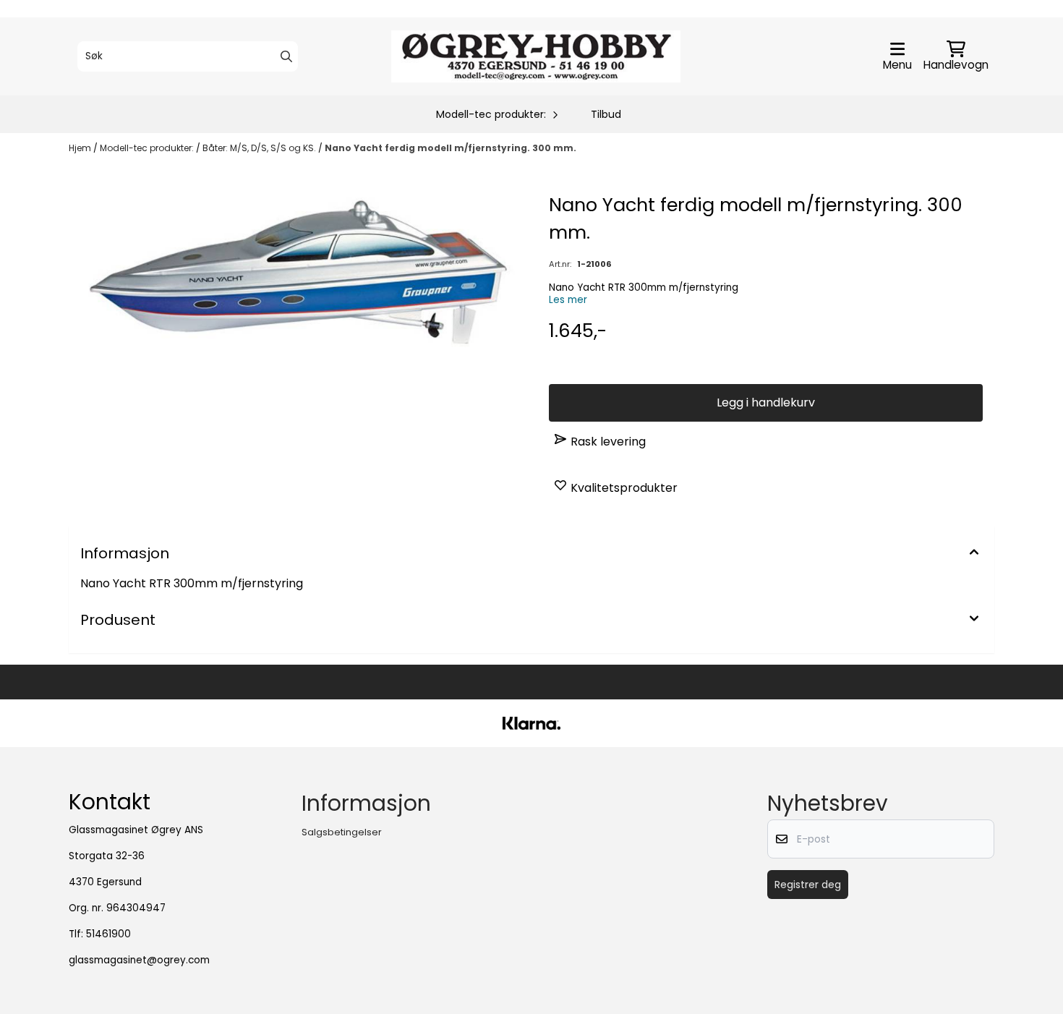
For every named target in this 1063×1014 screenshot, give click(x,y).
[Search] (286, 56)
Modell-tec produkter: (148, 148)
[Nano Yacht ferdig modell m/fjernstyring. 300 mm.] (297, 273)
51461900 (108, 934)
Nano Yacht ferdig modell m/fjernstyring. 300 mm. (450, 148)
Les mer (568, 300)
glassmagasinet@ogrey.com (139, 960)
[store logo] (535, 56)
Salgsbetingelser (342, 832)
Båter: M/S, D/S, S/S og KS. (260, 148)
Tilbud (606, 114)
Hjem (81, 148)
